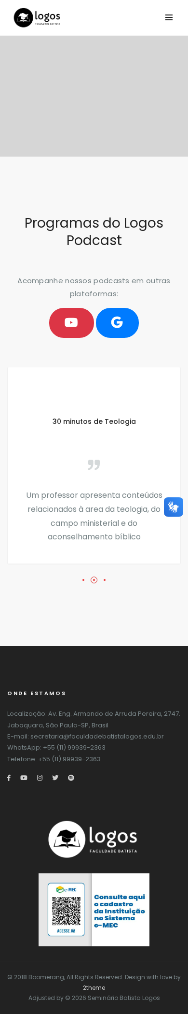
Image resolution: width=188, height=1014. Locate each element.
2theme (94, 988)
